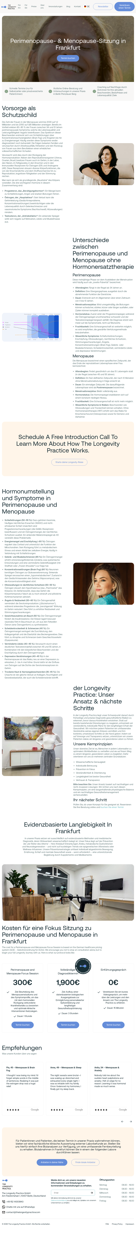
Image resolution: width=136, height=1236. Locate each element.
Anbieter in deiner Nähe (52, 1162)
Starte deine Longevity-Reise (69, 462)
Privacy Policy (117, 1224)
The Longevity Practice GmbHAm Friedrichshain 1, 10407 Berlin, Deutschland (24, 1194)
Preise (34, 6)
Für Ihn (19, 6)
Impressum (130, 1224)
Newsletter (103, 6)
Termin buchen (68, 58)
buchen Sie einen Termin (112, 807)
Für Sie (26, 6)
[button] (122, 1121)
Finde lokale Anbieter (85, 1162)
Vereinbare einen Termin (125, 6)
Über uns (42, 6)
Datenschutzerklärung (59, 1200)
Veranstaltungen (55, 6)
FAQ (107, 1224)
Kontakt (77, 6)
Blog (68, 6)
